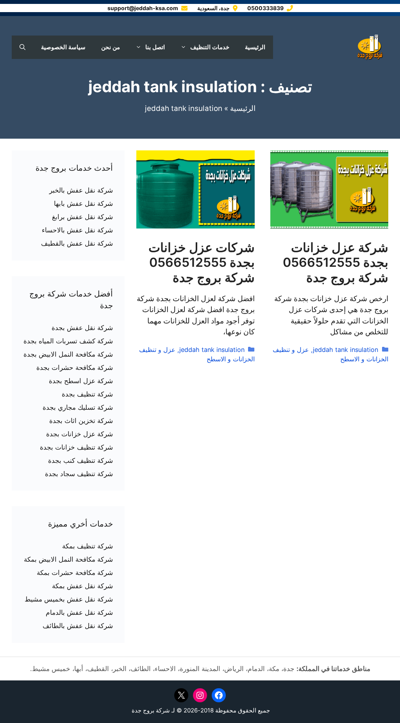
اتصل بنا (155, 47)
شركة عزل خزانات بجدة (79, 434)
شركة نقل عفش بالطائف (78, 626)
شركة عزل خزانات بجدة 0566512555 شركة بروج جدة (335, 262)
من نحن (110, 47)
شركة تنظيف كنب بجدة (80, 460)
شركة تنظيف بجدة (87, 394)
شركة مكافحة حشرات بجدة (74, 367)
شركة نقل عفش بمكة (82, 586)
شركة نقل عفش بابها (83, 203)
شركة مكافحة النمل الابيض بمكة (68, 559)
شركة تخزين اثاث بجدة (81, 421)
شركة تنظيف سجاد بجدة (79, 474)
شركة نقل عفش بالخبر (81, 190)
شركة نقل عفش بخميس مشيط (69, 599)
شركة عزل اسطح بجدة (81, 381)
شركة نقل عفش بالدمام (79, 612)
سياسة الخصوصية (63, 47)
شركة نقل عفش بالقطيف (77, 243)
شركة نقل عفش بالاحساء (77, 230)
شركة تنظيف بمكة (87, 546)
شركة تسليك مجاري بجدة (78, 407)
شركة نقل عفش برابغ (82, 217)
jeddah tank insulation (345, 349)
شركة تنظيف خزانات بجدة (76, 447)
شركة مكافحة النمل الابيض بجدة (68, 354)
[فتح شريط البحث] (22, 47)
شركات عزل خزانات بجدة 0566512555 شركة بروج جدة (201, 262)
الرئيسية (255, 47)
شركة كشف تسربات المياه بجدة (68, 341)
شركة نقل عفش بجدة (82, 328)
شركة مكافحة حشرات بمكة (75, 573)
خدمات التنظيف (209, 47)
